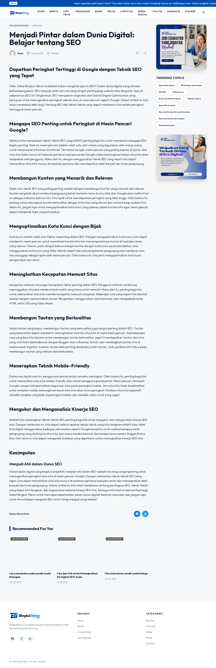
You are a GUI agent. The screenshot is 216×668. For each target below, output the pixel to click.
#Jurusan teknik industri (170, 98)
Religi (111, 11)
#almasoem (178, 92)
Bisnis (98, 11)
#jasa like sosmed (167, 105)
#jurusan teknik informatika (171, 118)
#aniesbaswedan (166, 125)
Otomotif (150, 626)
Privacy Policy (84, 632)
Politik (157, 11)
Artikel (149, 632)
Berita (54, 11)
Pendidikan (83, 11)
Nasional (150, 620)
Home (41, 11)
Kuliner (190, 11)
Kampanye (173, 11)
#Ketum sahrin (194, 98)
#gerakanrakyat (166, 85)
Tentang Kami (84, 637)
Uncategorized (19, 25)
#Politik (162, 92)
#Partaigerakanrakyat (191, 85)
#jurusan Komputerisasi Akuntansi (174, 112)
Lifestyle (126, 11)
